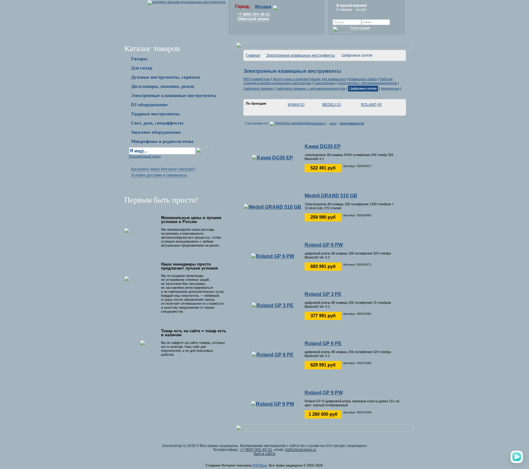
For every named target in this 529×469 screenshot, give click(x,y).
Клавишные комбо (362, 79)
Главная (253, 55)
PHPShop (260, 465)
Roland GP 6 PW (324, 245)
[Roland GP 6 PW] (272, 256)
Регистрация (360, 28)
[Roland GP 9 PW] (272, 403)
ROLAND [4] (371, 104)
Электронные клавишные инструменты (300, 55)
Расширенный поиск (145, 156)
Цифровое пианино (258, 88)
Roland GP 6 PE (323, 343)
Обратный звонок (253, 19)
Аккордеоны (390, 88)
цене (333, 123)
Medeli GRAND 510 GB (331, 195)
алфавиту (318, 123)
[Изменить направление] (290, 123)
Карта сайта (264, 454)
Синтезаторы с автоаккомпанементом (367, 83)
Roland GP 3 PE (323, 294)
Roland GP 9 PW (324, 392)
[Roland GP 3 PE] (273, 305)
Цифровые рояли (363, 88)
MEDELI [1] (331, 104)
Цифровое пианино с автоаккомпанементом (310, 88)
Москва (263, 6)
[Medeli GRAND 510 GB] (272, 206)
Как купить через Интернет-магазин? (163, 169)
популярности (352, 123)
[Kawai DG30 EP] (272, 157)
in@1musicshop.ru (300, 450)
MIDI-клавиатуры (256, 79)
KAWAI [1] (296, 104)
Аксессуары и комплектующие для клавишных (309, 79)
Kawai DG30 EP (323, 146)
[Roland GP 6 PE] (273, 354)
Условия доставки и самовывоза (159, 175)
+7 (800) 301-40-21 (254, 14)
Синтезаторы (324, 83)
